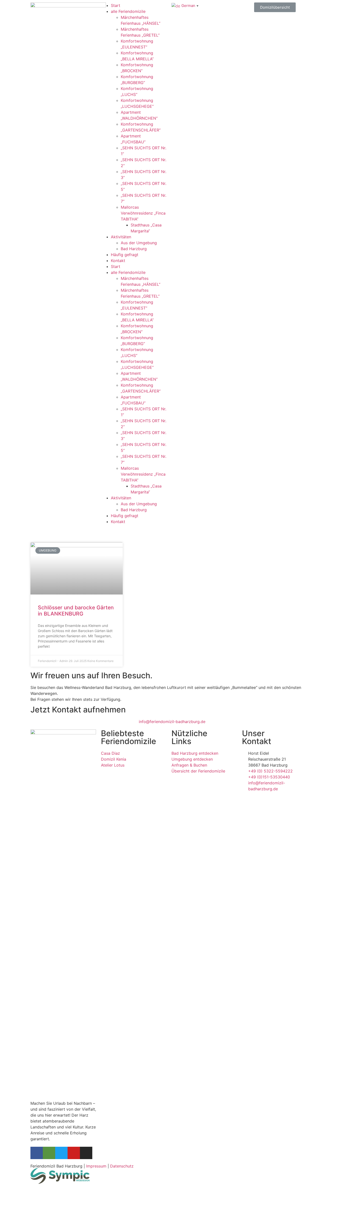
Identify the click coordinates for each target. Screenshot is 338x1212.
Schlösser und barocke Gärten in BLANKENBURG (76, 610)
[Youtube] (74, 1153)
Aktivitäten (121, 236)
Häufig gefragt (124, 254)
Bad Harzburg (134, 248)
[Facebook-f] (36, 1153)
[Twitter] (61, 1153)
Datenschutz (122, 1166)
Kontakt (118, 260)
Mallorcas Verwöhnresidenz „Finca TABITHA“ (143, 213)
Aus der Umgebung (139, 242)
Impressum (96, 1166)
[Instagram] (86, 1153)
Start (115, 5)
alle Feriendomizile (128, 11)
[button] (275, 7)
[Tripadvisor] (49, 1153)
